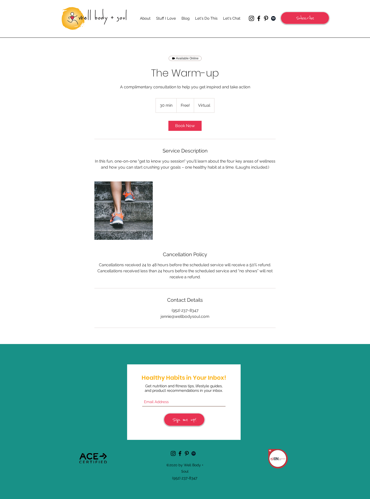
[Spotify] (273, 18)
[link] (185, 126)
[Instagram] (251, 18)
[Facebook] (258, 18)
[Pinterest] (266, 18)
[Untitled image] (123, 210)
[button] (305, 18)
